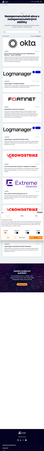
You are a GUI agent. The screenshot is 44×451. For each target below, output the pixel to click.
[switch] (16, 233)
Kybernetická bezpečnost (9, 445)
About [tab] (36, 215)
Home (2, 4)
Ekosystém (5, 448)
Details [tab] (22, 215)
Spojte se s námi (22, 284)
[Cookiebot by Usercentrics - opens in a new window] (38, 212)
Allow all (36, 237)
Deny (8, 237)
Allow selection (22, 237)
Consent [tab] (7, 215)
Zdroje (6, 4)
